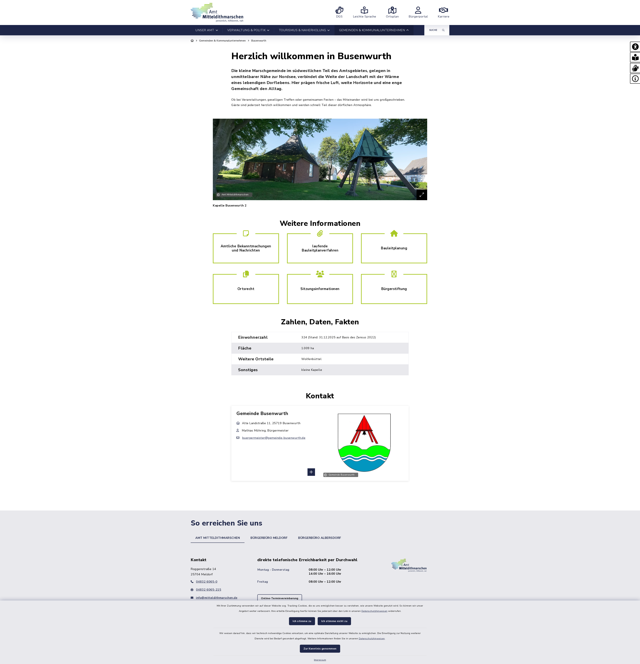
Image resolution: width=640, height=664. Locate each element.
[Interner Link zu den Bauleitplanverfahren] (320, 248)
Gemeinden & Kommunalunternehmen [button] (372, 30)
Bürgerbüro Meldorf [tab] (269, 538)
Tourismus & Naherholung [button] (302, 30)
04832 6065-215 (208, 590)
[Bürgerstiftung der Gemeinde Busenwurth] (394, 288)
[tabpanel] (320, 584)
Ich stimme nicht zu (334, 621)
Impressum (320, 660)
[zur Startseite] (217, 12)
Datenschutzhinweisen (375, 611)
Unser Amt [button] (204, 30)
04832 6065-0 (206, 582)
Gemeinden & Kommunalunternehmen (222, 40)
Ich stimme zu (302, 621)
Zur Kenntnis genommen (320, 648)
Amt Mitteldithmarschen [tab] (217, 538)
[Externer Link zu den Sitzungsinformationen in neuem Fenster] (320, 288)
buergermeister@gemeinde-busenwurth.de (273, 438)
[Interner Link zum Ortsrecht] (246, 288)
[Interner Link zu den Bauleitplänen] (394, 248)
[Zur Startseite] (192, 41)
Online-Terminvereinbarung (279, 598)
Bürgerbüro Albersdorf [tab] (319, 538)
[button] (635, 47)
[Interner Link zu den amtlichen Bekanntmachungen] (246, 248)
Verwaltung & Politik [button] (246, 30)
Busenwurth (258, 40)
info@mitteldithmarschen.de (216, 598)
